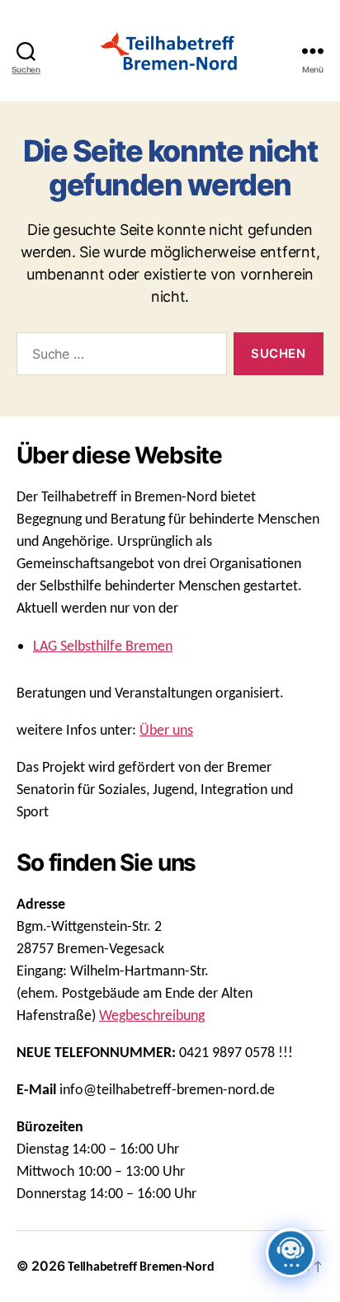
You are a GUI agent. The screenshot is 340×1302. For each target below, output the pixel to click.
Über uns (166, 731)
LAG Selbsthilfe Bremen (102, 647)
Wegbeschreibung (152, 1016)
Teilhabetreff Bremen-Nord (141, 1267)
